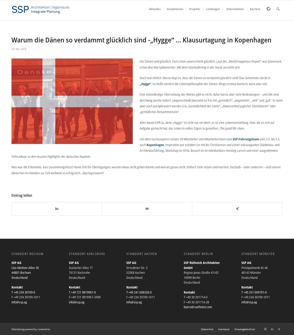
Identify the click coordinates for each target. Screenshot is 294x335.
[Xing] (279, 329)
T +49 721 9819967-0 (82, 292)
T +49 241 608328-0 (139, 292)
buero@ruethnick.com (198, 307)
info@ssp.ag (19, 302)
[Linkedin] (272, 329)
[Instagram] (265, 329)
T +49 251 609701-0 (254, 292)
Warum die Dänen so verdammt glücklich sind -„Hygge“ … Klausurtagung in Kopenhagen (141, 39)
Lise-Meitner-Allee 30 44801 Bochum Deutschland (25, 273)
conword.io (44, 329)
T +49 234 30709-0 (23, 292)
